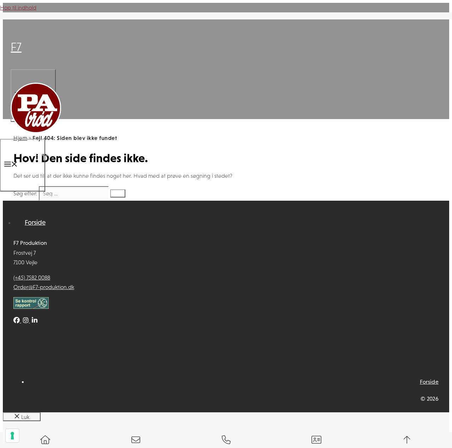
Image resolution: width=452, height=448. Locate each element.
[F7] (36, 133)
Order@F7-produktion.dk (43, 287)
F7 (16, 46)
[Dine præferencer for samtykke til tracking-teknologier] (12, 435)
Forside (35, 222)
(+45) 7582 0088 (31, 278)
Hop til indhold (18, 8)
